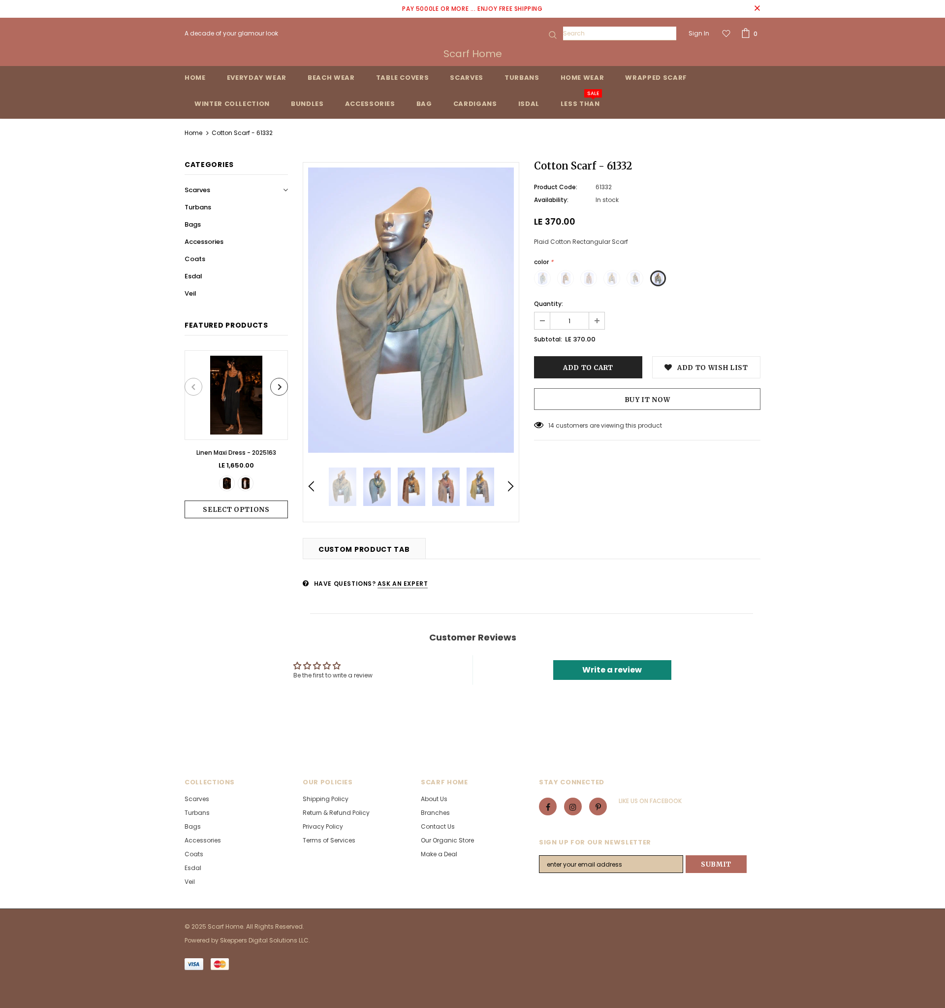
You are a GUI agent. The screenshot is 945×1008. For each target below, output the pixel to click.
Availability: (551, 200)
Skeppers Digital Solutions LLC (264, 940)
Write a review (612, 669)
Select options (236, 509)
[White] (245, 483)
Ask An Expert (403, 583)
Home (193, 133)
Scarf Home (472, 54)
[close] (757, 9)
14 (551, 425)
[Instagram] (573, 806)
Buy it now (647, 400)
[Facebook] (548, 806)
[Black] (227, 483)
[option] (236, 434)
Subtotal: (548, 339)
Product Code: (555, 187)
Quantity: (548, 304)
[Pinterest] (598, 806)
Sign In (699, 33)
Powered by (202, 940)
